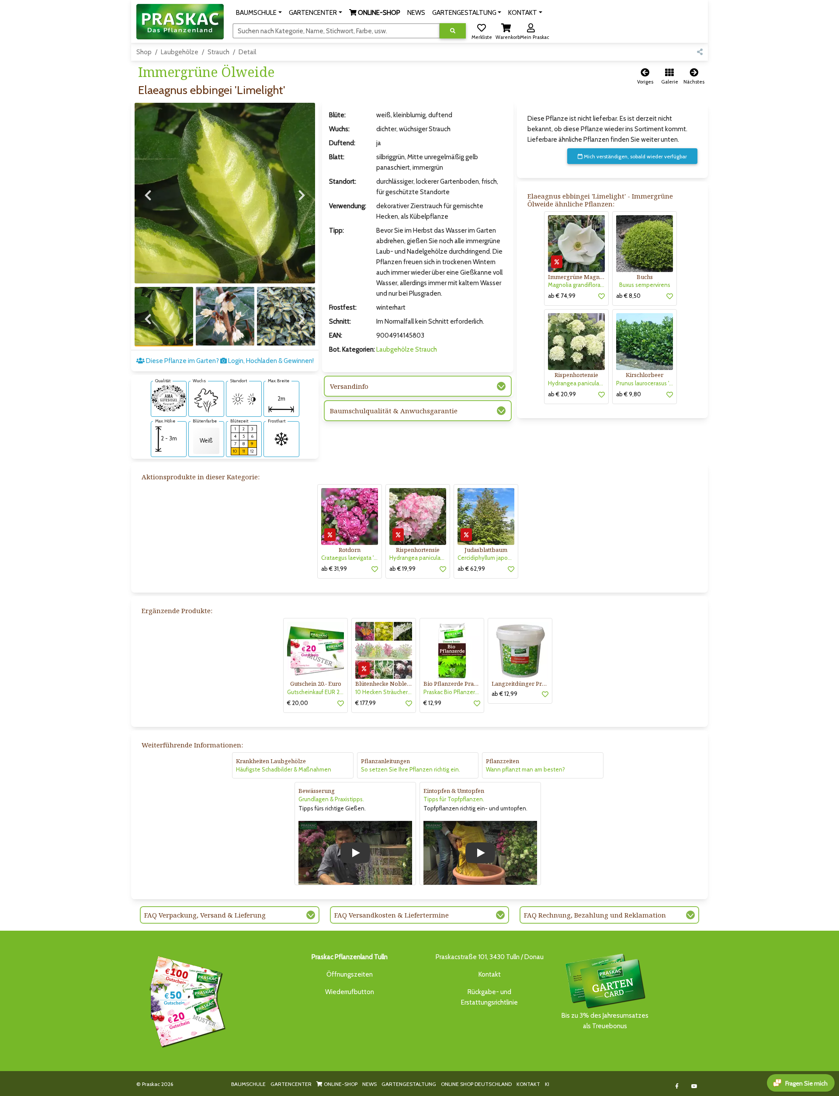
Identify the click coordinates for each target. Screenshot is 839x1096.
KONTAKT (528, 1084)
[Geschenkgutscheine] (185, 1000)
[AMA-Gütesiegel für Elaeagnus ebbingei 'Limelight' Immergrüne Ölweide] (168, 397)
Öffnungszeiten (349, 974)
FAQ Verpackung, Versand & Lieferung (205, 915)
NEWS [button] (416, 13)
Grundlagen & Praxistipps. (331, 799)
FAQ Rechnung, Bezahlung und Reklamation (595, 915)
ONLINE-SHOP (339, 1084)
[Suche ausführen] (453, 30)
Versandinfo (349, 386)
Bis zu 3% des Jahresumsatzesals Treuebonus (605, 1021)
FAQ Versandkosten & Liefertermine (391, 915)
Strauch (218, 52)
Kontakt (489, 974)
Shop (144, 52)
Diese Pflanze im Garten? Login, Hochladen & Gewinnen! (229, 361)
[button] (258, 12)
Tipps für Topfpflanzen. (453, 799)
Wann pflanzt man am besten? (525, 769)
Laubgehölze (179, 52)
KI (547, 1084)
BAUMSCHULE (248, 1084)
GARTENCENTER (291, 1084)
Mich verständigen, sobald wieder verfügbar (634, 156)
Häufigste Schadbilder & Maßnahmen (283, 769)
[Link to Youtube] (694, 1086)
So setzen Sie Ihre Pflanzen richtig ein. (410, 769)
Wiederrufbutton (349, 992)
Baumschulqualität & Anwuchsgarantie (394, 410)
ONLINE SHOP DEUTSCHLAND (476, 1084)
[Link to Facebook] (677, 1086)
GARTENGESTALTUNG (408, 1084)
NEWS (369, 1084)
